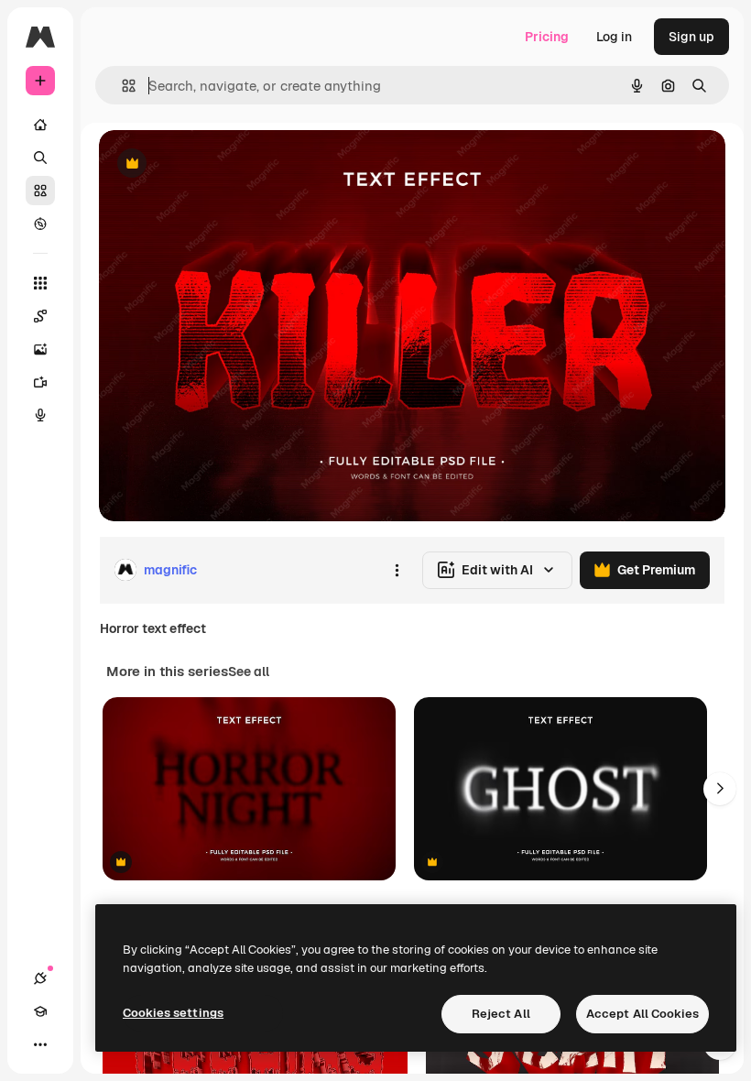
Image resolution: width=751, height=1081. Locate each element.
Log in (614, 36)
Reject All (501, 1013)
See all (248, 671)
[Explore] (40, 223)
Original (216, 164)
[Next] (719, 788)
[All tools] (40, 283)
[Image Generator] (40, 349)
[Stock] (40, 190)
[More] (40, 1044)
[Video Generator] (40, 382)
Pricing (547, 36)
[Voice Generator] (40, 415)
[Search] (40, 157)
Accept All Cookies (642, 1013)
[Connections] (40, 978)
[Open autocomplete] (121, 86)
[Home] (40, 124)
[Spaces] (40, 316)
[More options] (396, 569)
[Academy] (40, 1011)
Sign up (691, 36)
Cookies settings (173, 1013)
